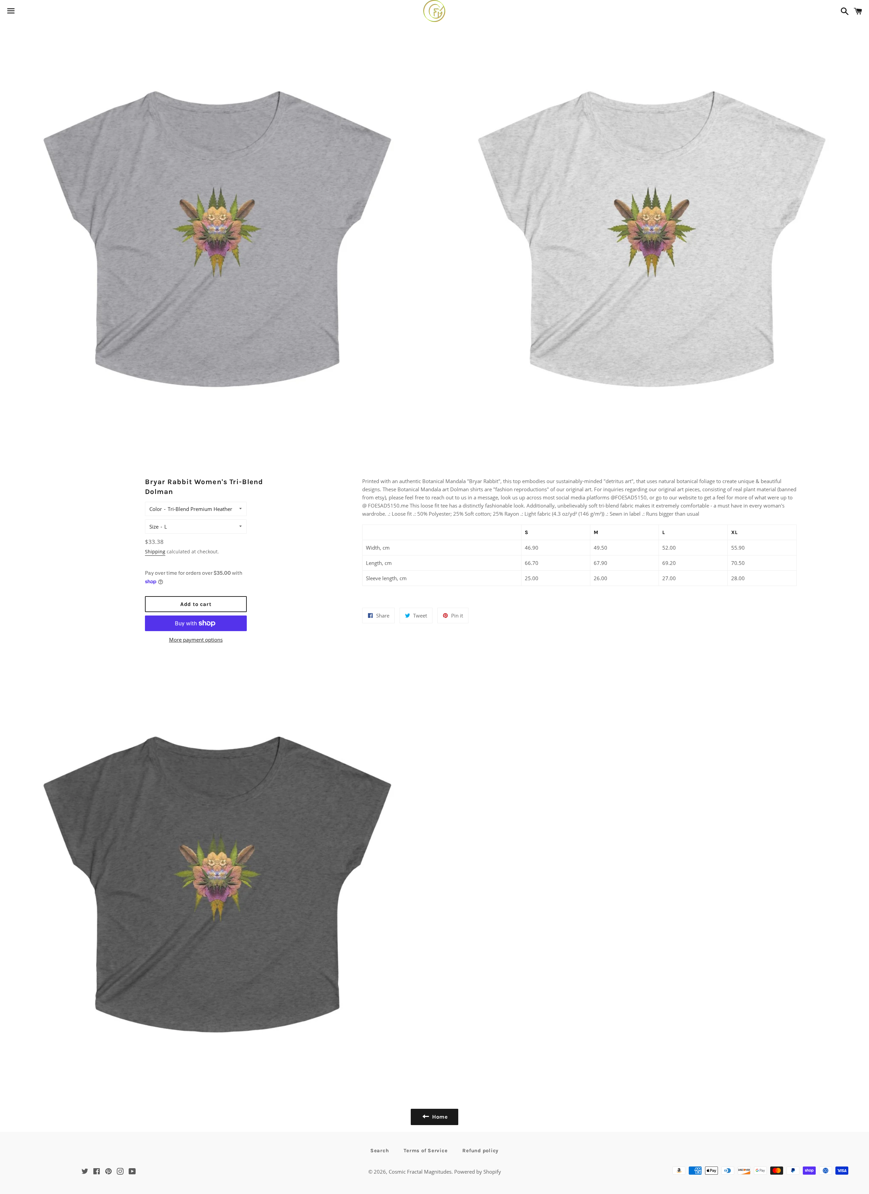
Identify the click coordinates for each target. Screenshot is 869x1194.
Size (154, 526)
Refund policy (480, 1150)
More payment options (196, 639)
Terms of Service (425, 1150)
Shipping (155, 551)
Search (379, 1150)
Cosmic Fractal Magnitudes (420, 1171)
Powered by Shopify (477, 1171)
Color (155, 509)
